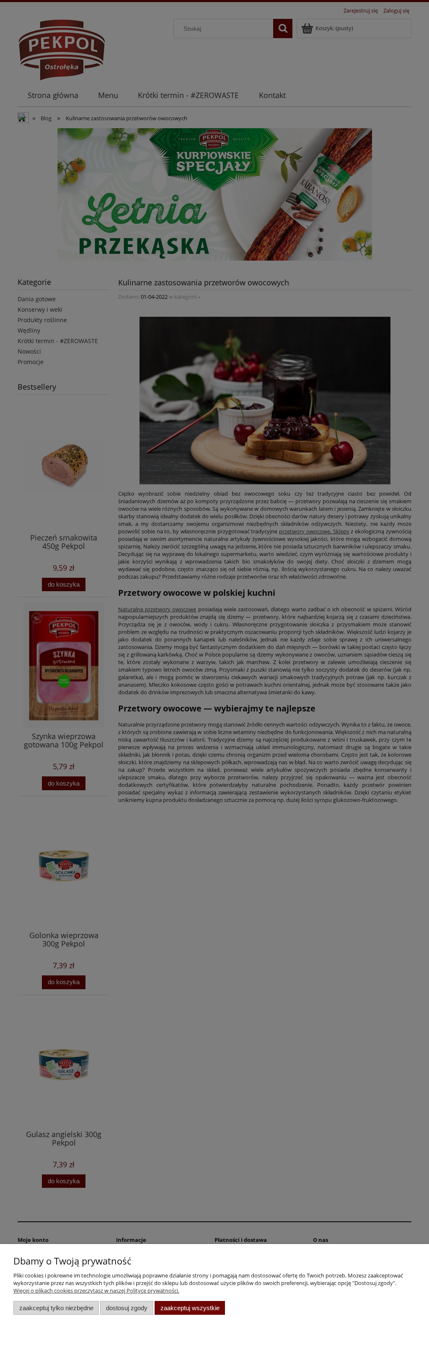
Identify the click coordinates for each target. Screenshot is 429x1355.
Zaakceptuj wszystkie (190, 1307)
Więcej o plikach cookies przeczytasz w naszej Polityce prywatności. (96, 1290)
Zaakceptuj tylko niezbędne (56, 1307)
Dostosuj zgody (126, 1307)
